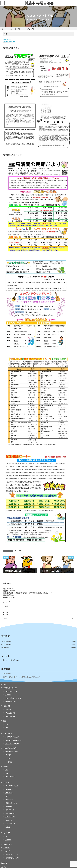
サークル (6, 782)
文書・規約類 (7, 733)
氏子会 (8, 796)
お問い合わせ (7, 844)
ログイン (3, 867)
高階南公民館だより (9, 42)
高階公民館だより (8, 39)
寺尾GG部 (9, 820)
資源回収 (8, 840)
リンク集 (8, 836)
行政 (20, 551)
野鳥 (7, 770)
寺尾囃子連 (9, 789)
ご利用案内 (6, 847)
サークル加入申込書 (12, 786)
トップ (5, 684)
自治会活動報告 (10, 716)
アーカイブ (6, 602)
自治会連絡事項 (10, 713)
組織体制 (8, 695)
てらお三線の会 (10, 823)
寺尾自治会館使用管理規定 (14, 740)
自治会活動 (6, 706)
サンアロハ (9, 793)
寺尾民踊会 (9, 799)
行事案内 (8, 709)
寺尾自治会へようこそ (10, 688)
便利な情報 (6, 833)
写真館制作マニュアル (13, 858)
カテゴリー (6, 612)
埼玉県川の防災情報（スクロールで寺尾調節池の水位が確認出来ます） (22, 677)
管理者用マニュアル (12, 854)
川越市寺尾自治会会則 (13, 737)
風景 (7, 773)
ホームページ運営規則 (13, 744)
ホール (10, 758)
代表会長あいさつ (11, 691)
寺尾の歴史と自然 (11, 701)
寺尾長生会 (9, 806)
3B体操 (8, 827)
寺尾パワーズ (10, 810)
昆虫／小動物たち (11, 776)
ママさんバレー (10, 813)
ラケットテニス (10, 817)
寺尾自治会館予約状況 (10, 748)
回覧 (15, 551)
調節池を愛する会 (11, 803)
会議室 (10, 762)
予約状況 (8, 755)
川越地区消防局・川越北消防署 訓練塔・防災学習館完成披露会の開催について (27, 593)
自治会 (8, 724)
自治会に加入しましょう (13, 698)
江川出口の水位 (7, 673)
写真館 (5, 766)
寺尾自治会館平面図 (12, 751)
